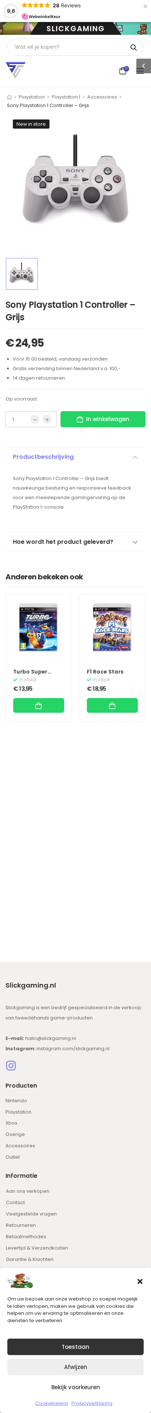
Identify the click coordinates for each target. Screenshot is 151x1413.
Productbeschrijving (43, 457)
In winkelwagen (107, 419)
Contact (15, 1202)
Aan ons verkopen (27, 1191)
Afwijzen (75, 1367)
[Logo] (15, 71)
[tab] (75, 456)
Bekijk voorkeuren (75, 1387)
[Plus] (47, 419)
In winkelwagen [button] (38, 705)
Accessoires (102, 96)
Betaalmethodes (26, 1236)
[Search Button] (134, 47)
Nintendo (16, 1100)
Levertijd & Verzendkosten (37, 1247)
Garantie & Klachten (30, 1259)
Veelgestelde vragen (31, 1213)
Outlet (12, 1157)
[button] (140, 1280)
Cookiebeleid (51, 1403)
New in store (31, 124)
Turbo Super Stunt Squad (30, 675)
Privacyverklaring (92, 1403)
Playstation (32, 96)
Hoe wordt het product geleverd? (63, 542)
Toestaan (75, 1347)
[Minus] (34, 419)
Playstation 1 (66, 96)
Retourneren (21, 1225)
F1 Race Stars (105, 671)
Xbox (11, 1122)
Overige (15, 1134)
